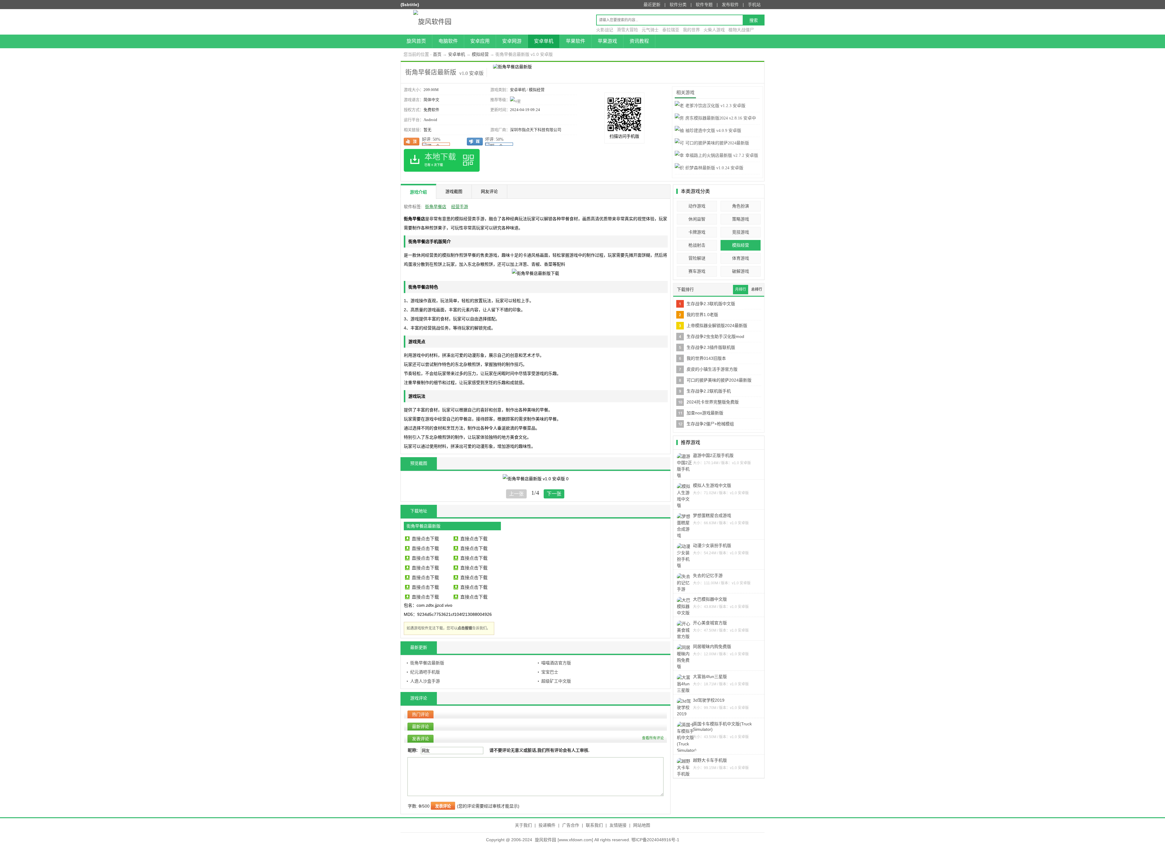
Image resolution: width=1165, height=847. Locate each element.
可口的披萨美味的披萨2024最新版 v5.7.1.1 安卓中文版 (712, 148)
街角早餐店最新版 (427, 662)
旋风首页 (416, 41)
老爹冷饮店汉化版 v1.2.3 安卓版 (715, 105)
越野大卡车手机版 (710, 760)
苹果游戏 (607, 41)
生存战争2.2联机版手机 (709, 391)
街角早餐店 (435, 206)
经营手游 (459, 206)
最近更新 (651, 4)
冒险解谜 (696, 258)
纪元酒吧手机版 (425, 672)
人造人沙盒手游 (425, 681)
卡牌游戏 (696, 232)
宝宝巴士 (549, 672)
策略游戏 (740, 219)
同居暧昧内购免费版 (712, 646)
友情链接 (618, 825)
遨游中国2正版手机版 (713, 455)
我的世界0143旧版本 (706, 358)
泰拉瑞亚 (670, 29)
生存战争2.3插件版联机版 (711, 347)
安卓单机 (543, 41)
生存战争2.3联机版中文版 (711, 303)
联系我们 (594, 825)
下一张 (554, 493)
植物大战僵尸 (741, 29)
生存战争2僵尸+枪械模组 (710, 423)
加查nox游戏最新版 (705, 412)
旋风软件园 (545, 839)
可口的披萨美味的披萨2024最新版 (719, 380)
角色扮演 (740, 206)
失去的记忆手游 (708, 575)
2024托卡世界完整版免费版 (713, 402)
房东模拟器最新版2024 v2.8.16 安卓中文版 (715, 123)
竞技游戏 (740, 232)
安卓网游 (512, 41)
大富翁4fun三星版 (710, 676)
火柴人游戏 (714, 29)
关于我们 (523, 825)
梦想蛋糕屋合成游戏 (712, 515)
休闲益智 (696, 219)
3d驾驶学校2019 (708, 700)
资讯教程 (639, 41)
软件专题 (704, 4)
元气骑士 (650, 29)
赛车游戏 (696, 271)
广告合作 (570, 825)
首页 (437, 54)
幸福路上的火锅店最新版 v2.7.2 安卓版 (721, 155)
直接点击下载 (425, 538)
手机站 (754, 4)
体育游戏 (740, 258)
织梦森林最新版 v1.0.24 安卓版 (714, 168)
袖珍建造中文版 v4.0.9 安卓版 (713, 130)
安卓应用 (480, 41)
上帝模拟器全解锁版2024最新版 (717, 325)
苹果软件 (575, 41)
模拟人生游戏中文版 (712, 485)
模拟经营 (480, 54)
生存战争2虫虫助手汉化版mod (715, 336)
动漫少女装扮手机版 (712, 545)
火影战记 (604, 29)
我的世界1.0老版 (702, 314)
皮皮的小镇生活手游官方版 (712, 369)
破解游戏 (740, 271)
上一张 (516, 493)
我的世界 (691, 29)
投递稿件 (547, 825)
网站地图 (641, 825)
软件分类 (678, 4)
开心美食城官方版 (710, 622)
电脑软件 (448, 41)
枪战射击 (696, 245)
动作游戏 (696, 206)
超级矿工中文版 (556, 681)
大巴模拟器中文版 (710, 599)
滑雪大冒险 (627, 29)
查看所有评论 (653, 738)
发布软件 (730, 4)
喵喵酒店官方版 (556, 662)
